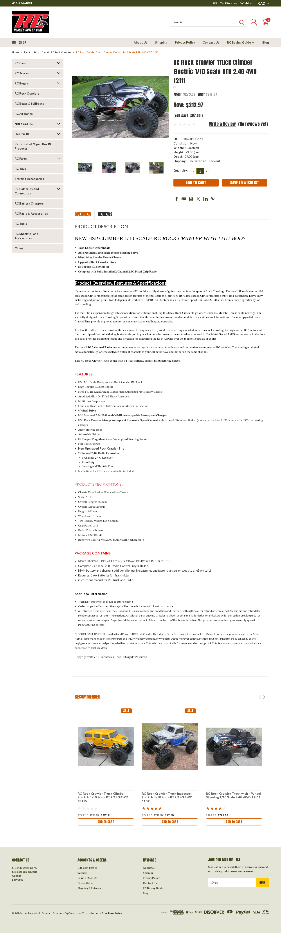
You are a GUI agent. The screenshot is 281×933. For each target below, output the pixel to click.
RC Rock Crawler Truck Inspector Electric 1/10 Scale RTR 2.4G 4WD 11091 (167, 797)
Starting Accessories (29, 179)
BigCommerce (73, 913)
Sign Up (92, 878)
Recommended (87, 696)
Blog (265, 42)
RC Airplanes (24, 113)
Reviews (105, 214)
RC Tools (21, 223)
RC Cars (20, 63)
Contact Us (211, 42)
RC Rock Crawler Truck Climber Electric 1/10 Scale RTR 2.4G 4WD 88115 (103, 797)
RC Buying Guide (239, 42)
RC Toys (20, 168)
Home (15, 52)
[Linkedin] (205, 199)
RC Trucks (22, 73)
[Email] (184, 199)
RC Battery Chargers (29, 203)
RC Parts (21, 158)
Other (19, 248)
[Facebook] (176, 199)
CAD (262, 3)
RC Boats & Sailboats (29, 103)
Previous (76, 107)
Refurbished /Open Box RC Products (33, 146)
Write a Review (222, 124)
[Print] (191, 199)
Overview (83, 214)
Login (80, 878)
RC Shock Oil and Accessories (26, 236)
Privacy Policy (185, 42)
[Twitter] (198, 199)
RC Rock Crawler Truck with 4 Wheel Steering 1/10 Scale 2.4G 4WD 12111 (233, 795)
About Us (140, 42)
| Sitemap (45, 913)
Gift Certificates (225, 3)
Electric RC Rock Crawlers (56, 52)
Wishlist (246, 3)
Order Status (85, 883)
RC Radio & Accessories (31, 213)
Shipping (161, 42)
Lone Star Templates (108, 913)
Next (164, 107)
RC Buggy (21, 83)
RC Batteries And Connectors (27, 191)
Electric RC (30, 52)
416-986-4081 (22, 3)
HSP (176, 87)
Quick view (106, 747)
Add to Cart (106, 822)
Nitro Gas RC (24, 124)
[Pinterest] (213, 199)
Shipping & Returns (89, 888)
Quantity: (180, 170)
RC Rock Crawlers (27, 93)
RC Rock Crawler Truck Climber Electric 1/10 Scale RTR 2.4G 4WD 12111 (118, 52)
